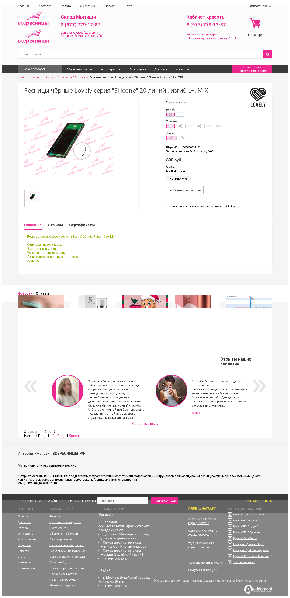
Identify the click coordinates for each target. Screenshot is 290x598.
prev (30, 386)
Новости (25, 293)
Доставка (160, 69)
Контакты (182, 69)
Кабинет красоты (206, 17)
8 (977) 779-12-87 (80, 24)
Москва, (194, 38)
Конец (74, 436)
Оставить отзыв (145, 424)
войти (242, 71)
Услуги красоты (110, 69)
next (259, 386)
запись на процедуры (202, 34)
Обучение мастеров (79, 69)
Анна (196, 412)
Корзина (255, 23)
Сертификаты (82, 225)
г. (188, 38)
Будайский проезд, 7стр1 (218, 38)
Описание (33, 225)
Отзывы (55, 225)
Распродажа (138, 69)
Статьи (42, 293)
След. (61, 436)
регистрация (258, 71)
